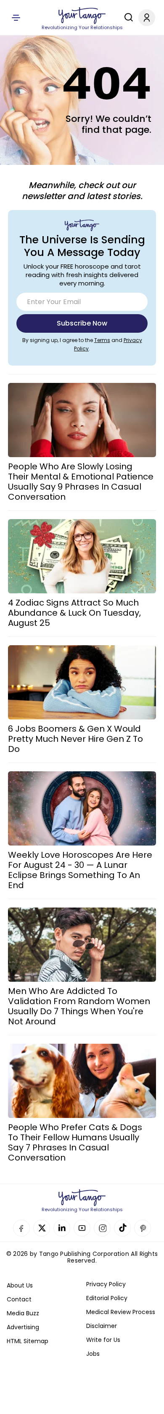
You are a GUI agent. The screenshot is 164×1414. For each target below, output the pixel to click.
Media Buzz (23, 1313)
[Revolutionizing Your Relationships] (82, 15)
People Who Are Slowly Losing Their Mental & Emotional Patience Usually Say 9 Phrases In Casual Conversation (80, 481)
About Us (20, 1285)
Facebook (21, 1228)
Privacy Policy (106, 1284)
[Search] (126, 17)
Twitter (41, 1228)
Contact (19, 1299)
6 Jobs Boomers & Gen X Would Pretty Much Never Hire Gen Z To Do (75, 739)
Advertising (23, 1327)
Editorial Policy (106, 1298)
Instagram (102, 1228)
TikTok (122, 1228)
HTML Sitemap (27, 1341)
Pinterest (142, 1228)
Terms (102, 340)
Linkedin (61, 1228)
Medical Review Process (120, 1312)
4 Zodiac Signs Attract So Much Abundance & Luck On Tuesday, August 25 (74, 613)
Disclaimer (101, 1326)
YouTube (82, 1228)
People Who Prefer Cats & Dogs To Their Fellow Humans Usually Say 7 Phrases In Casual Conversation (75, 1142)
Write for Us (103, 1340)
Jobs (93, 1353)
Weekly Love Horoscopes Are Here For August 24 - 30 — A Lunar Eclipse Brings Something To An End (80, 870)
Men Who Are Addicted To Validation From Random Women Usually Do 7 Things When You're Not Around (79, 1006)
